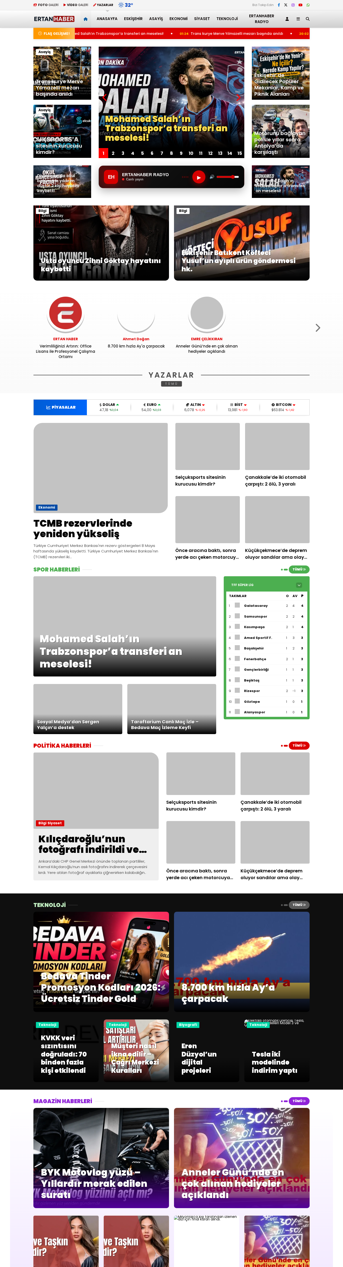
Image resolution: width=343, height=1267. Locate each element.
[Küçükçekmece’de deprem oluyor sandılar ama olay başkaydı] (277, 519)
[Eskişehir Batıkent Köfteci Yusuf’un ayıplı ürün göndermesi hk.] (242, 279)
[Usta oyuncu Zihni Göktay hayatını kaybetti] (101, 279)
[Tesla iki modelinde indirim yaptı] (277, 1025)
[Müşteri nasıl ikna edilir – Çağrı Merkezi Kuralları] (136, 1080)
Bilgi (42, 210)
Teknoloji (227, 18)
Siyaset (202, 18)
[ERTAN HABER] (54, 20)
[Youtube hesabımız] (301, 5)
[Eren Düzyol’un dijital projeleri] (206, 1080)
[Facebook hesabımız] (279, 5)
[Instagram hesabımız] (293, 5)
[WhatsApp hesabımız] (308, 5)
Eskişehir (133, 18)
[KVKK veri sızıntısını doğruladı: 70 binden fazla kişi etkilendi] (66, 1080)
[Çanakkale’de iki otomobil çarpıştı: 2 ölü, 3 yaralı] (277, 446)
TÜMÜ (171, 384)
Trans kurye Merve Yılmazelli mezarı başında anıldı (154, 33)
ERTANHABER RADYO (261, 18)
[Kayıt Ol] (288, 19)
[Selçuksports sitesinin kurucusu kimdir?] (207, 446)
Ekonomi (178, 18)
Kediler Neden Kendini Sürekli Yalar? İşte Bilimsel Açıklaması (282, 33)
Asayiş (156, 18)
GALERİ (48, 5)
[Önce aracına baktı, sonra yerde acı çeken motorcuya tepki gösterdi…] (207, 519)
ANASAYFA (107, 18)
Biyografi (188, 1024)
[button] (86, 19)
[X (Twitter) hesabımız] (286, 5)
